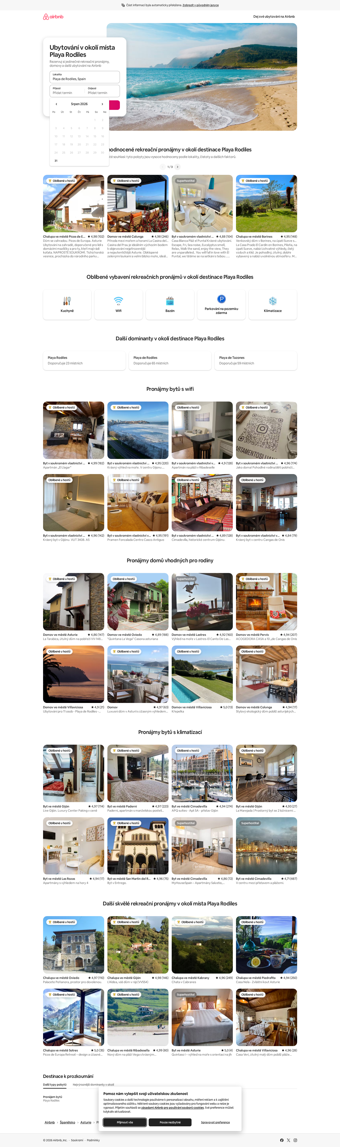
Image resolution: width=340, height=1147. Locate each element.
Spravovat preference (215, 1122)
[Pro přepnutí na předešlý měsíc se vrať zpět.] (56, 104)
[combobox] (85, 78)
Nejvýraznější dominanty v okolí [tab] (93, 1084)
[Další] (177, 167)
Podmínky (93, 1140)
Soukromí (77, 1140)
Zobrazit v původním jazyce (201, 5)
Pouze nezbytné (170, 1122)
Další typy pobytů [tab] (54, 1084)
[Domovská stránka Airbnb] (53, 16)
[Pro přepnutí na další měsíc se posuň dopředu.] (102, 104)
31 (56, 161)
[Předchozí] (163, 167)
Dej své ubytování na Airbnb (274, 17)
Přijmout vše (125, 1122)
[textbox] (67, 92)
